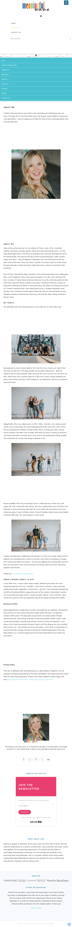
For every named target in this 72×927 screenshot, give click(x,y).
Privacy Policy (36, 908)
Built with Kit (36, 821)
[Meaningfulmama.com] (36, 12)
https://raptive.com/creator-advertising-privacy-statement (30, 679)
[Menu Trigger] (66, 2)
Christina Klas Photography (22, 574)
